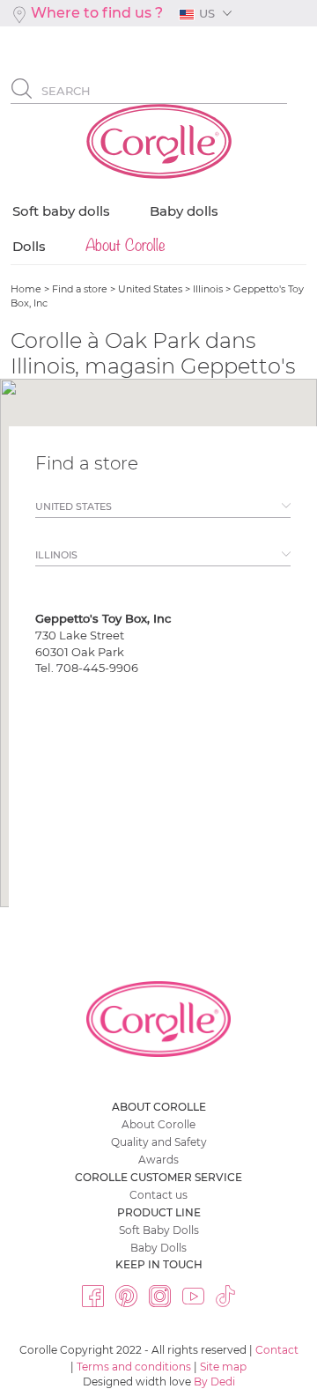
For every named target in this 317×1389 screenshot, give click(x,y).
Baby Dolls (158, 1247)
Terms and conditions (134, 1366)
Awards (158, 1159)
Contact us (158, 1194)
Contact (277, 1349)
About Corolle (158, 1124)
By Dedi (214, 1381)
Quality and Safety (159, 1142)
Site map (223, 1366)
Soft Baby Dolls (159, 1230)
